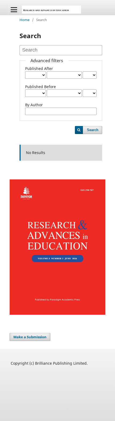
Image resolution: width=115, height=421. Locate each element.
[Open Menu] (14, 9)
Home (24, 19)
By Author (34, 104)
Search (92, 130)
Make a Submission (30, 337)
